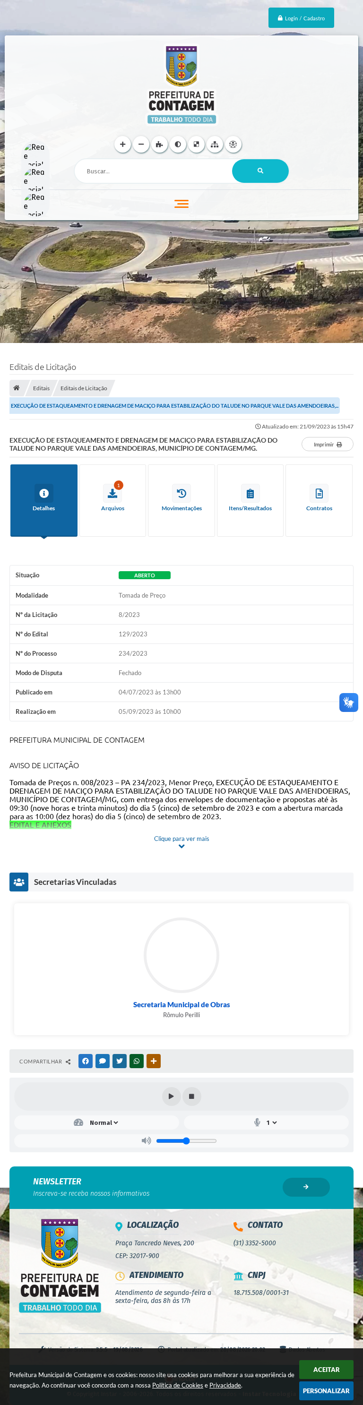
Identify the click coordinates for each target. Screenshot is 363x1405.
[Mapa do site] (215, 144)
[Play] (171, 1096)
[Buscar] (260, 171)
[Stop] (191, 1096)
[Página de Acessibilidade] (233, 144)
